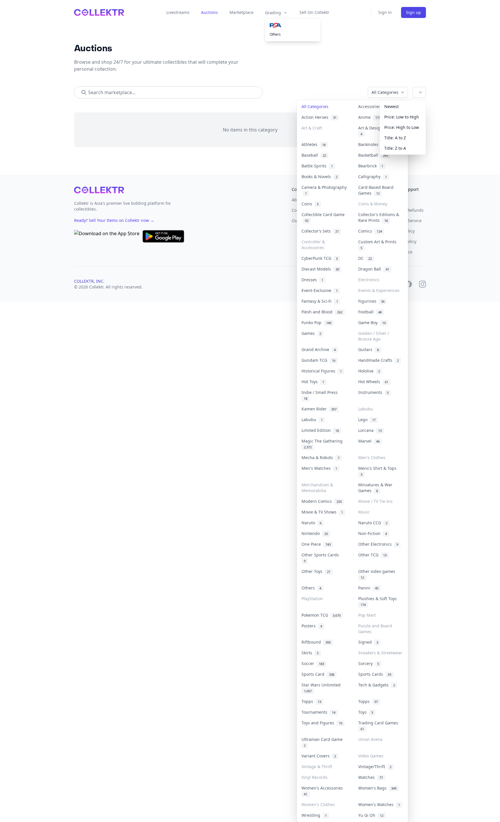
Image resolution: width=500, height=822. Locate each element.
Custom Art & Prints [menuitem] (378, 244)
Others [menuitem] (275, 34)
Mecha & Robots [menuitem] (320, 457)
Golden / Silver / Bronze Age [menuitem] (373, 336)
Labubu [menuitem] (365, 409)
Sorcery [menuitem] (368, 663)
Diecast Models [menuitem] (320, 269)
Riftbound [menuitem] (316, 642)
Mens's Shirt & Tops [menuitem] (378, 470)
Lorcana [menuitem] (370, 430)
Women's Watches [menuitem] (379, 804)
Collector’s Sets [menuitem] (320, 231)
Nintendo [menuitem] (315, 533)
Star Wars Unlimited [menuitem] (322, 687)
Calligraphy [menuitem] (372, 176)
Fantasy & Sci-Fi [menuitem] (320, 301)
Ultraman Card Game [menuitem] (323, 742)
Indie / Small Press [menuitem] (321, 395)
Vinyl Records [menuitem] (315, 777)
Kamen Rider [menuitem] (319, 409)
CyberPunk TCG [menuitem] (320, 258)
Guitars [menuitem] (368, 349)
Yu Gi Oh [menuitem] (370, 815)
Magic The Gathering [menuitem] (323, 443)
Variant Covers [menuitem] (319, 756)
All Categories (385, 92)
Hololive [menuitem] (369, 371)
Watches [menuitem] (370, 777)
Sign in (385, 12)
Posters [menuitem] (312, 626)
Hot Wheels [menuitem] (373, 381)
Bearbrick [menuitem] (370, 166)
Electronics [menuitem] (368, 279)
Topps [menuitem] (311, 701)
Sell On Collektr (314, 12)
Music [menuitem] (364, 512)
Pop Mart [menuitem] (367, 615)
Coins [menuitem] (310, 204)
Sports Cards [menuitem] (374, 674)
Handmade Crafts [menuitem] (378, 360)
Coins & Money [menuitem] (372, 204)
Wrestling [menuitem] (314, 815)
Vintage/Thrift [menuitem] (374, 766)
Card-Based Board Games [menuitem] (376, 190)
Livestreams (178, 12)
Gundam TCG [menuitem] (318, 360)
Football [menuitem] (370, 312)
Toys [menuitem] (365, 712)
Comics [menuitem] (370, 231)
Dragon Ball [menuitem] (373, 269)
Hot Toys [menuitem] (313, 381)
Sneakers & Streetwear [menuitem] (380, 652)
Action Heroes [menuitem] (319, 117)
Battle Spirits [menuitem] (317, 166)
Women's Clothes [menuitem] (318, 804)
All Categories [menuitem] (315, 106)
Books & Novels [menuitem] (319, 176)
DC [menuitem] (365, 258)
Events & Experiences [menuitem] (379, 290)
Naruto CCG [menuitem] (372, 522)
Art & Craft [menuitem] (312, 128)
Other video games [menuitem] (378, 574)
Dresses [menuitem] (312, 279)
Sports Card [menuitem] (318, 674)
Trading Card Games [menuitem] (379, 725)
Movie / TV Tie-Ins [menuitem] (375, 501)
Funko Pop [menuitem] (316, 322)
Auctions (209, 12)
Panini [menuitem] (368, 588)
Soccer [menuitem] (313, 663)
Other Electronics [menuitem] (378, 544)
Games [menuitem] (311, 333)
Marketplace (241, 12)
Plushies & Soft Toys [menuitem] (378, 601)
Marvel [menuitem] (369, 441)
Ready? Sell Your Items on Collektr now (114, 220)
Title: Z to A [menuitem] (395, 148)
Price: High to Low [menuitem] (401, 127)
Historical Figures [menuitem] (322, 371)
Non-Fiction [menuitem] (372, 533)
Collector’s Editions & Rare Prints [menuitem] (378, 217)
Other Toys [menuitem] (316, 571)
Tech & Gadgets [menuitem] (376, 685)
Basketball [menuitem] (373, 155)
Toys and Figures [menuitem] (322, 723)
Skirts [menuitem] (310, 652)
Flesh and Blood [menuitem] (322, 312)
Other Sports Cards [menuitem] (321, 557)
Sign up (413, 12)
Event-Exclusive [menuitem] (320, 290)
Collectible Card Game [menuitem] (323, 217)
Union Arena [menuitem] (370, 739)
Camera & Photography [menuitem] (324, 190)
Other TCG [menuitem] (372, 555)
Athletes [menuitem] (314, 144)
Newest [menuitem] (391, 106)
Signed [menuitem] (368, 642)
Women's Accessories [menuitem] (323, 790)
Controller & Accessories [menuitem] (313, 244)
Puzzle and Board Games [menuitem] (375, 628)
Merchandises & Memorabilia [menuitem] (317, 487)
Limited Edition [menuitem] (320, 430)
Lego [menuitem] (367, 419)
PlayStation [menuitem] (312, 598)
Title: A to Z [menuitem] (395, 137)
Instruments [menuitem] (373, 392)
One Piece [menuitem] (316, 544)
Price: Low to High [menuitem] (401, 117)
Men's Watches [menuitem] (319, 468)
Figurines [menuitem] (371, 301)
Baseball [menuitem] (314, 155)
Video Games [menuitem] (370, 756)
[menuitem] (293, 25)
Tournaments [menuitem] (318, 712)
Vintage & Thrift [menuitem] (317, 766)
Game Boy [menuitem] (372, 322)
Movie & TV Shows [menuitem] (322, 512)
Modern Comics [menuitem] (322, 501)
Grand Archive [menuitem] (319, 349)
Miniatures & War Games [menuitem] (375, 487)
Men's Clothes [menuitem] (371, 457)
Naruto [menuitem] (311, 522)
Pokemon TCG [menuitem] (321, 615)
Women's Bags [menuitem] (377, 788)
